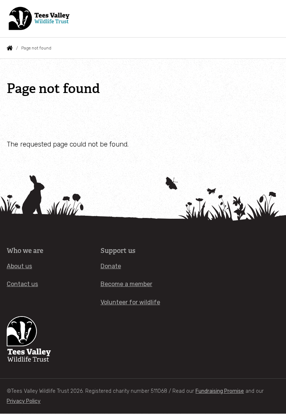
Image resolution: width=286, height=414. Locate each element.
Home (10, 48)
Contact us (22, 284)
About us (19, 266)
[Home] (40, 18)
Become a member (126, 284)
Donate (111, 266)
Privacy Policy (24, 401)
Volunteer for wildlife (130, 302)
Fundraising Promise (220, 391)
